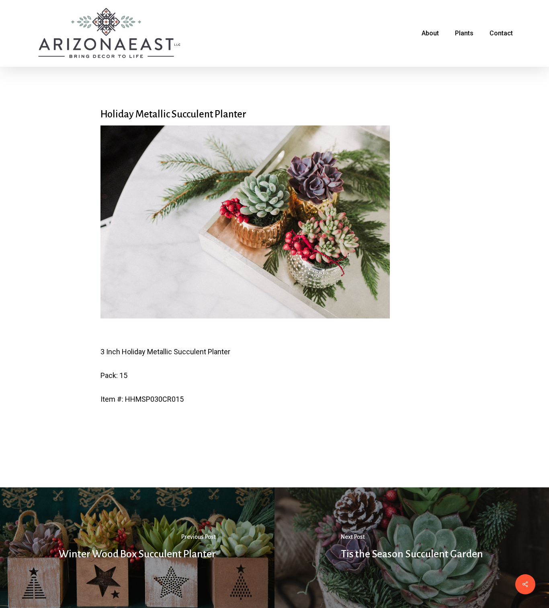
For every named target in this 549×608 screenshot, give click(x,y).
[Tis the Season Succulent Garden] (411, 547)
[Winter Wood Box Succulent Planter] (137, 547)
